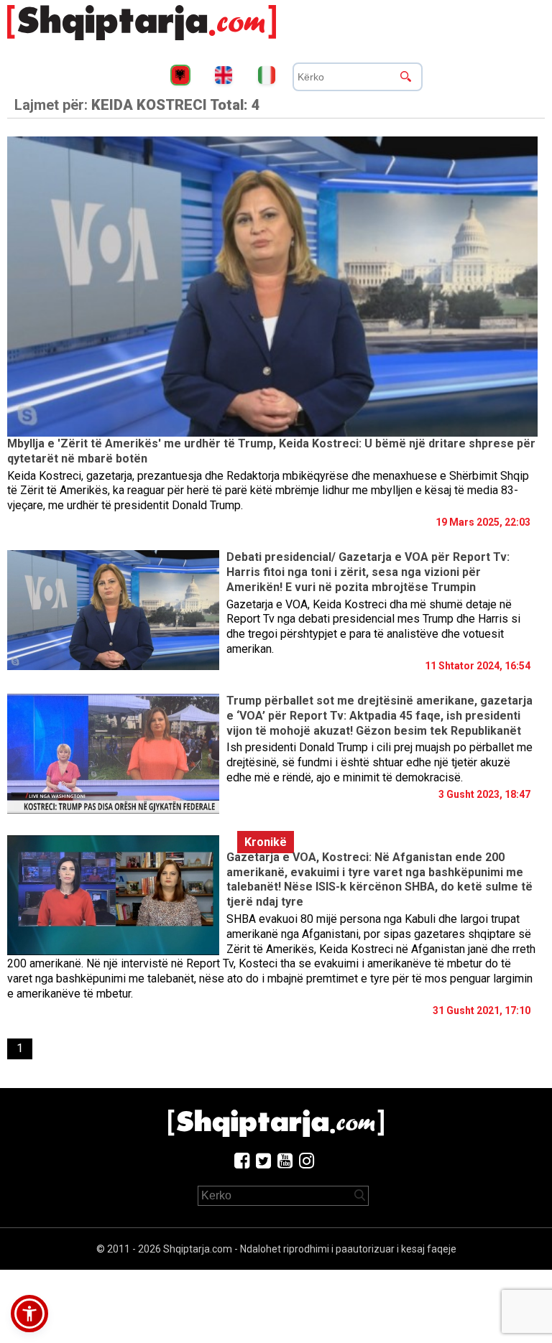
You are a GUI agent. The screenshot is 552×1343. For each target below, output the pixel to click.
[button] (29, 1313)
